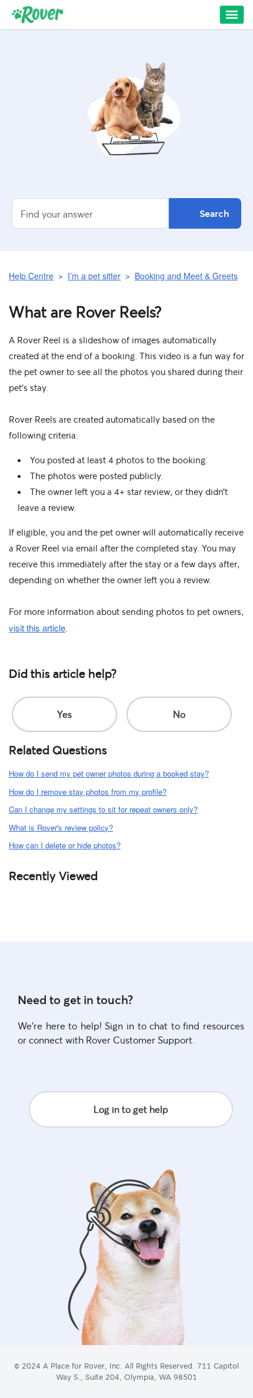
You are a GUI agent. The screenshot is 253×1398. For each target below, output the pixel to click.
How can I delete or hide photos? (65, 845)
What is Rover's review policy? (61, 827)
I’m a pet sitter (94, 276)
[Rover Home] (38, 14)
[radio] (64, 714)
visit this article (37, 627)
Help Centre (31, 276)
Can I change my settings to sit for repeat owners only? (103, 809)
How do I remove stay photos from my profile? (88, 791)
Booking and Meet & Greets (186, 276)
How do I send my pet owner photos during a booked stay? (109, 773)
